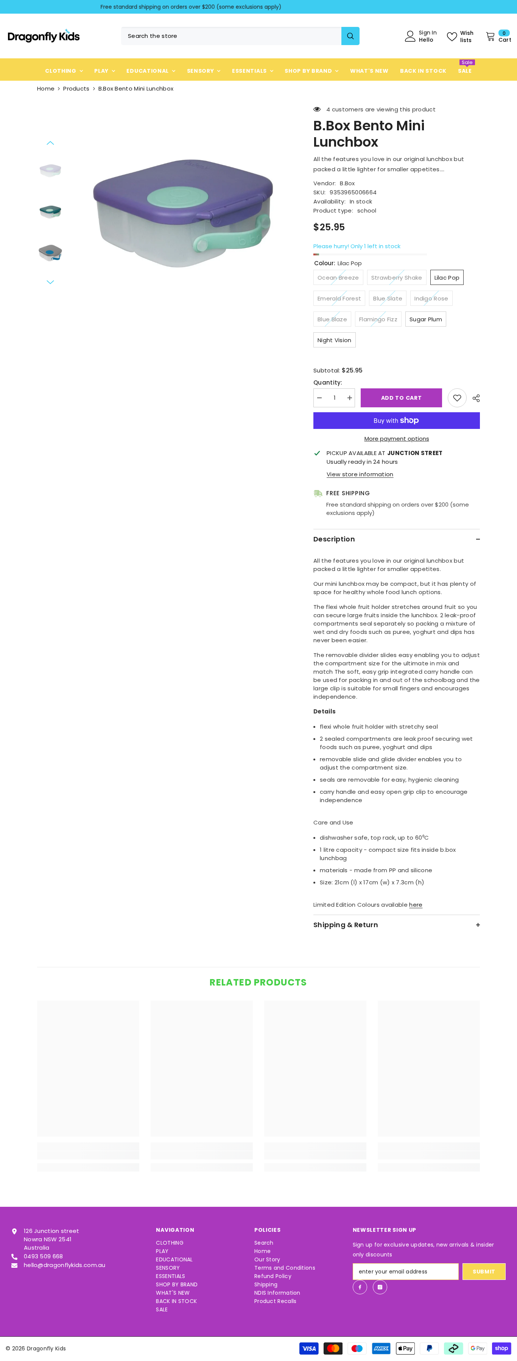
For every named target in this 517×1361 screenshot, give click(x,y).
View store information (360, 474)
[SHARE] (473, 398)
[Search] (240, 36)
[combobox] (231, 36)
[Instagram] (380, 1287)
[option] (258, 7)
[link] (88, 1155)
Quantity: (328, 382)
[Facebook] (360, 1287)
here (415, 905)
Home (46, 88)
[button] (50, 143)
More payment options (396, 439)
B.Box (347, 183)
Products (76, 88)
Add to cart (401, 398)
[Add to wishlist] (457, 397)
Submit (484, 1271)
